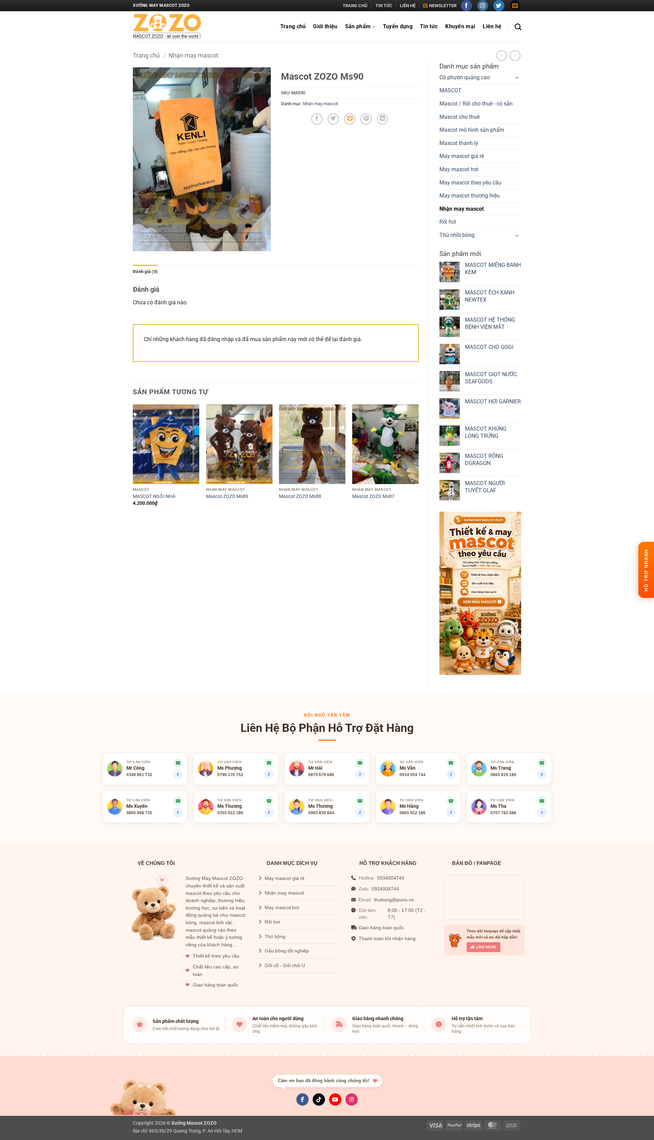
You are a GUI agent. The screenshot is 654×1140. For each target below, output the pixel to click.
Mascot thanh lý (458, 143)
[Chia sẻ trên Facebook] (317, 119)
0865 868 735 (139, 812)
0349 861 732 (139, 774)
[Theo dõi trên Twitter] (498, 5)
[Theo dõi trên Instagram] (482, 5)
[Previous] (133, 461)
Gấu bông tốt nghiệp (287, 950)
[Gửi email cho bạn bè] (349, 119)
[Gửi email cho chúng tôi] (515, 5)
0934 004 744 (412, 774)
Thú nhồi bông (456, 235)
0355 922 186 (230, 812)
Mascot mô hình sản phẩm (471, 130)
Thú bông (275, 936)
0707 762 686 (503, 812)
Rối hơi (447, 222)
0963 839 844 (321, 812)
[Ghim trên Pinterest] (366, 119)
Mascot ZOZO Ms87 (373, 496)
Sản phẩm (358, 26)
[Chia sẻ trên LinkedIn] (382, 119)
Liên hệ (408, 5)
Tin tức (383, 5)
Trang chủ (355, 5)
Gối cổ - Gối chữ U (285, 965)
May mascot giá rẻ (461, 156)
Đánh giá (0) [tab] (145, 271)
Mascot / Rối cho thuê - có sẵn (476, 103)
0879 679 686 (321, 774)
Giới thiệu (325, 26)
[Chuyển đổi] (517, 77)
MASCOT (450, 90)
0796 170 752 (230, 774)
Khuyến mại (460, 26)
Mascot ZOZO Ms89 (227, 496)
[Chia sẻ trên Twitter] (333, 119)
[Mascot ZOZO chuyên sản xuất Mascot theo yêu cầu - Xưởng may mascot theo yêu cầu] (167, 27)
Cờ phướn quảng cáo (464, 77)
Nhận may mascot (193, 55)
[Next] (418, 461)
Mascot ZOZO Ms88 (300, 496)
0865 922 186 (412, 812)
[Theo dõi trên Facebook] (466, 5)
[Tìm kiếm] (518, 26)
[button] (439, 5)
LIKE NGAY (486, 947)
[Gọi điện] (451, 801)
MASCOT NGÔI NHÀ (154, 496)
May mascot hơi (458, 169)
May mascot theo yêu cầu (470, 182)
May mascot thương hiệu (469, 195)
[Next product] (501, 55)
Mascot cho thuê (459, 117)
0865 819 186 (503, 774)
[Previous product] (515, 55)
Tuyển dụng (397, 26)
